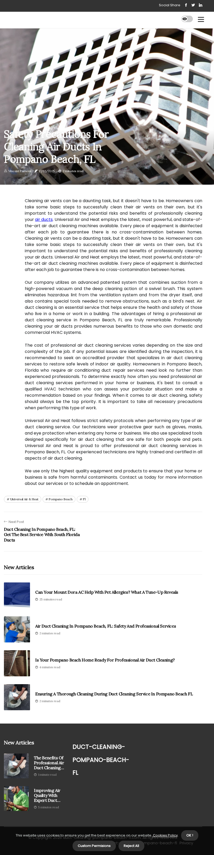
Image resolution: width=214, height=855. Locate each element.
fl (84, 499)
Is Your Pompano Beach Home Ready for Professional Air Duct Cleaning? (105, 660)
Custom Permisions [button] (94, 845)
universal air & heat (24, 499)
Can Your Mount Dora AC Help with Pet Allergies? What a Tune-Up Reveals (106, 592)
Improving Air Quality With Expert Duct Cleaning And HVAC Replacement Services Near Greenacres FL (48, 795)
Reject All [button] (131, 845)
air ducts (44, 219)
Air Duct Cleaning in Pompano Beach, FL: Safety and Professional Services (105, 626)
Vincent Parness (19, 171)
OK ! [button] (189, 835)
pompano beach (60, 499)
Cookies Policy (165, 835)
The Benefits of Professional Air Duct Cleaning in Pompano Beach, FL (49, 762)
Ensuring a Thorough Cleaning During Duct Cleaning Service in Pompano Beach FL (114, 693)
